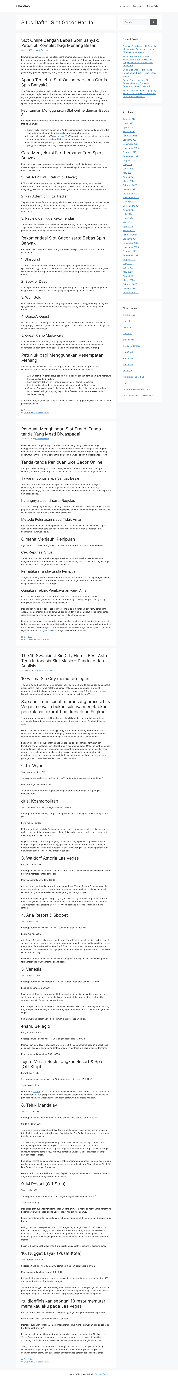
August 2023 (129, 259)
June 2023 (128, 268)
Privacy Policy (153, 6)
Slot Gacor (28, 637)
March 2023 (129, 280)
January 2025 (129, 189)
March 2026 (129, 131)
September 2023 (131, 255)
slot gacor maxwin (47, 630)
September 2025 (131, 156)
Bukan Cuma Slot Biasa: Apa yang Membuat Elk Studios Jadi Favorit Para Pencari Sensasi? (139, 93)
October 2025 (129, 152)
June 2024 (128, 218)
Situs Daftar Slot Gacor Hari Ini (36, 413)
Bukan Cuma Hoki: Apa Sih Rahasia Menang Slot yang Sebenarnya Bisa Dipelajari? (136, 83)
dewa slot (127, 370)
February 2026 (130, 135)
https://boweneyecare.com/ (136, 389)
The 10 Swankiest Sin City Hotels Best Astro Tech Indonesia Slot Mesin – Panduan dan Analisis (65, 660)
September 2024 (131, 206)
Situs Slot (28, 410)
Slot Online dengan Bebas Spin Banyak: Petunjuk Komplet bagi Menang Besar (60, 43)
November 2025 (131, 148)
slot (124, 383)
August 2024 (129, 210)
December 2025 (131, 144)
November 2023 (131, 247)
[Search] (153, 22)
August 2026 (129, 119)
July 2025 (127, 164)
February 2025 (130, 185)
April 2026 (128, 127)
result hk (127, 327)
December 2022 (131, 292)
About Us (124, 6)
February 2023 (130, 284)
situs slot (127, 321)
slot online (128, 358)
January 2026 (129, 140)
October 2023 (129, 251)
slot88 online (129, 352)
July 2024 (127, 214)
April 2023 (128, 276)
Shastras (23, 6)
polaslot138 (63, 136)
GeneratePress (101, 1374)
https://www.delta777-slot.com (138, 395)
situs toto (127, 333)
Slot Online (28, 1359)
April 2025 (128, 177)
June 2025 (128, 169)
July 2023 (127, 263)
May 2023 (128, 272)
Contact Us (137, 6)
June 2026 (128, 123)
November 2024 (131, 197)
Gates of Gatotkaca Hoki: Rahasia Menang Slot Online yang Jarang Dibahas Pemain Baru (139, 49)
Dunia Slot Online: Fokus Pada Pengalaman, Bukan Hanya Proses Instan (139, 73)
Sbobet (36, 1091)
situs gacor (128, 340)
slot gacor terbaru (131, 346)
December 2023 (131, 243)
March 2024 (129, 230)
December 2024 (131, 193)
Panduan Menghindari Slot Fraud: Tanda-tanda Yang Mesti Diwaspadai (62, 431)
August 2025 (129, 160)
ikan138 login (129, 315)
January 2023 (129, 288)
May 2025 (128, 173)
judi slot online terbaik (133, 377)
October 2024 (129, 202)
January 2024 (129, 239)
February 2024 (130, 235)
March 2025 (129, 181)
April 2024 (128, 226)
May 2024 (128, 222)
